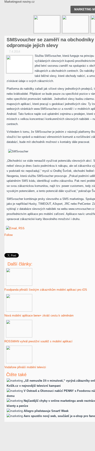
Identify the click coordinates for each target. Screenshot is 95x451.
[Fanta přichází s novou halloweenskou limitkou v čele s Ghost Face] (47, 24)
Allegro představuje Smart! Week (46, 411)
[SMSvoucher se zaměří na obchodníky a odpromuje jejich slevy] (19, 64)
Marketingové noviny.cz (19, 1)
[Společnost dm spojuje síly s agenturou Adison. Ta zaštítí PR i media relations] (75, 24)
